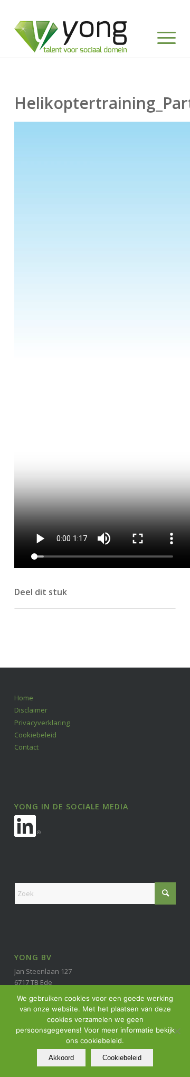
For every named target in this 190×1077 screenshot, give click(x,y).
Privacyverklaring (42, 722)
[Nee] (177, 1031)
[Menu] (161, 36)
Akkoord (61, 1058)
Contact (26, 747)
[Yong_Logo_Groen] (79, 36)
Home (23, 697)
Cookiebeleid (35, 735)
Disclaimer (31, 710)
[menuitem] (161, 36)
